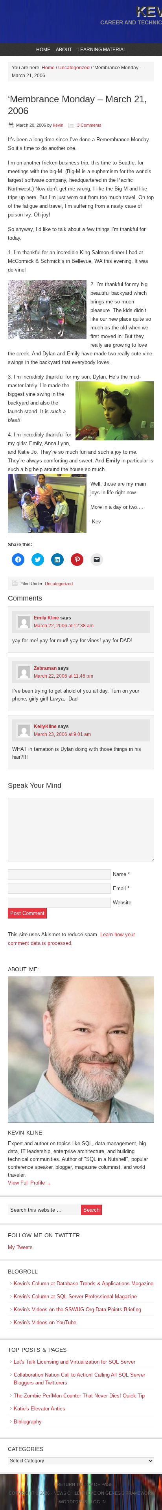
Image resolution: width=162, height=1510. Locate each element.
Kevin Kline (25, 1132)
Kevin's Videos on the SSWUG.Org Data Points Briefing (77, 1309)
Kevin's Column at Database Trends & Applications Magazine (83, 1283)
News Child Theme (74, 1493)
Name (119, 874)
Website (122, 903)
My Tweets (20, 1247)
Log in (98, 1501)
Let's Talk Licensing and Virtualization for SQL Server (74, 1362)
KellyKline (45, 726)
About (63, 49)
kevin (58, 125)
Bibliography (28, 1422)
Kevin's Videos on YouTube (45, 1322)
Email (119, 888)
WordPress (73, 1501)
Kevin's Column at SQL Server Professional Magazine (75, 1296)
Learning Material (100, 49)
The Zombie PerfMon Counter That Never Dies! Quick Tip (79, 1396)
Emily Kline (46, 618)
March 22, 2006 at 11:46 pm (63, 676)
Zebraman (45, 668)
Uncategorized (59, 583)
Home (43, 49)
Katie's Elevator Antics (39, 1409)
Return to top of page (85, 1484)
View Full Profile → (30, 1183)
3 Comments (89, 125)
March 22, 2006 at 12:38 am (64, 625)
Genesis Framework (129, 1493)
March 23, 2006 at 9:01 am (62, 734)
